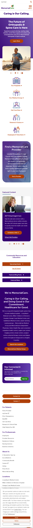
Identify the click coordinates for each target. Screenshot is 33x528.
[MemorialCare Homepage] (7, 7)
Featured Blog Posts (15, 275)
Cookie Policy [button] (18, 509)
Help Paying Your (8, 427)
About (5, 452)
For (6, 407)
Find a (6, 410)
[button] (21, 73)
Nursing (7, 444)
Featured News (15, 280)
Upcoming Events (15, 264)
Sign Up (24, 379)
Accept (16, 517)
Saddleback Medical (10, 488)
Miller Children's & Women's (13, 482)
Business (7, 446)
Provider (8, 438)
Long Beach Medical (10, 480)
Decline (16, 521)
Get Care (6, 421)
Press (5, 469)
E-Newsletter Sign (8, 455)
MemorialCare (8, 471)
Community (8, 460)
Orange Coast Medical (11, 485)
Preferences (16, 524)
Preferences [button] (11, 514)
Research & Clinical (9, 424)
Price (8, 416)
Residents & (8, 441)
